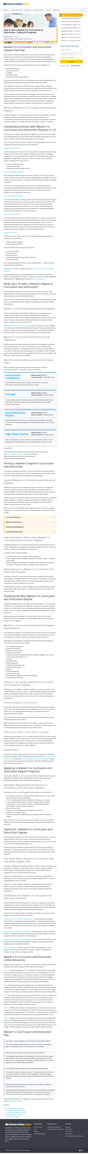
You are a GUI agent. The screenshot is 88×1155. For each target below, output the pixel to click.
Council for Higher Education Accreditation (35, 759)
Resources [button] (56, 10)
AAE (5, 995)
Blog (35, 1129)
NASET (6, 1008)
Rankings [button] (28, 10)
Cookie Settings (69, 1134)
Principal (10, 394)
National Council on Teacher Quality (18, 326)
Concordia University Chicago (13, 196)
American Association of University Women (18, 939)
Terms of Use (68, 1131)
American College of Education (14, 172)
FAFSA (48, 878)
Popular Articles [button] (38, 10)
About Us (36, 1131)
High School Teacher (17, 434)
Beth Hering (15, 37)
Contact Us (67, 1127)
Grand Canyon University (12, 214)
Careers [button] (48, 10)
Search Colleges (38, 1127)
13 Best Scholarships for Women (55, 1129)
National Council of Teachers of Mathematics (18, 919)
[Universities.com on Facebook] (80, 1150)
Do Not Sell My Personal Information (74, 1136)
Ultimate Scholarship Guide (54, 1127)
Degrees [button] (6, 10)
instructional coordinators (15, 454)
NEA (5, 985)
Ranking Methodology (39, 1134)
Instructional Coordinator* (12, 377)
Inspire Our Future (10, 947)
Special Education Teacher (15, 414)
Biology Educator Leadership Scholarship (17, 931)
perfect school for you (37, 279)
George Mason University (12, 148)
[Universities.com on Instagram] (82, 1150)
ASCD (5, 970)
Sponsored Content (64, 65)
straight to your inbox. (15, 1101)
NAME (6, 1018)
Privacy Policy (68, 1129)
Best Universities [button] (16, 10)
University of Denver (10, 233)
